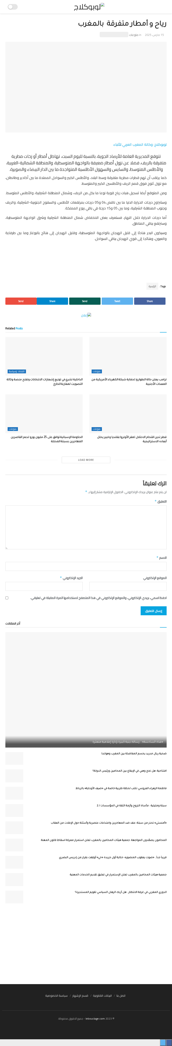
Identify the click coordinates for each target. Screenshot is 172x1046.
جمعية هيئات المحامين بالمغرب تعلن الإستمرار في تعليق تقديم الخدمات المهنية (118, 875)
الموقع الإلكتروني (155, 577)
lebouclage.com (95, 1018)
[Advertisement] (86, 943)
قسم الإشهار (80, 995)
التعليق (161, 501)
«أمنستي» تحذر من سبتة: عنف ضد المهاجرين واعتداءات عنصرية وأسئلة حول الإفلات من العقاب (109, 823)
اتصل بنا (120, 995)
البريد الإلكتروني (71, 577)
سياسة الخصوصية (56, 995)
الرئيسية (152, 286)
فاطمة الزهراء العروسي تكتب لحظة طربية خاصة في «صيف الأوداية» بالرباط (121, 788)
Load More (86, 460)
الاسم (161, 557)
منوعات (133, 34)
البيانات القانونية (102, 995)
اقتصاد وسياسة (17, 371)
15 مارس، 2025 (154, 34)
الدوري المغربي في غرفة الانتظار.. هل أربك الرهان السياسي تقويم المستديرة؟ (121, 892)
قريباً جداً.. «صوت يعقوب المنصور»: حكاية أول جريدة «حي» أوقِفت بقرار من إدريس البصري (113, 857)
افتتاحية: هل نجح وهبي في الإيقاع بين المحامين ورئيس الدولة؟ (129, 771)
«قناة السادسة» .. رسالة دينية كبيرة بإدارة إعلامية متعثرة (127, 742)
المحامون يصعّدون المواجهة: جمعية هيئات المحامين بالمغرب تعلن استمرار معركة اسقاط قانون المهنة (104, 840)
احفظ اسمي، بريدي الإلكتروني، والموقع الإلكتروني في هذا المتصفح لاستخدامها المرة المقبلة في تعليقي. (98, 597)
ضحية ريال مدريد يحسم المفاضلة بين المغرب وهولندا (134, 753)
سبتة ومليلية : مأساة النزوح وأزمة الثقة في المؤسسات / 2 (132, 806)
